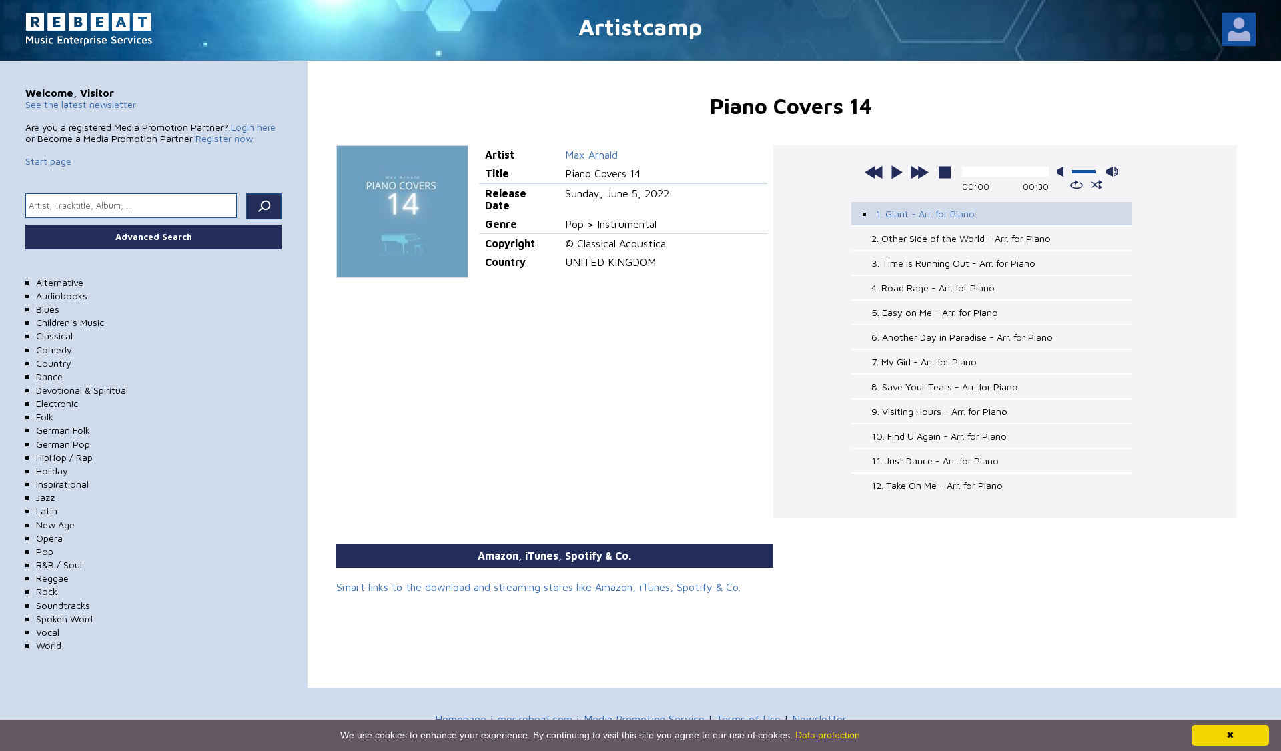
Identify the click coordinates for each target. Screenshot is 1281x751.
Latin (46, 510)
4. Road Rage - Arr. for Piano (933, 287)
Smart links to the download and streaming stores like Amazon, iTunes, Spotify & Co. (538, 587)
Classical (54, 335)
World (48, 645)
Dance (49, 376)
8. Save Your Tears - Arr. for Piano (944, 386)
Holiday (52, 470)
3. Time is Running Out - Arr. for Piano (953, 263)
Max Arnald (591, 155)
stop (944, 172)
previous (874, 172)
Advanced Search (153, 236)
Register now (224, 138)
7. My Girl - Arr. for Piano (924, 361)
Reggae (52, 578)
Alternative (59, 282)
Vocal (47, 632)
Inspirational (62, 484)
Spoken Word (64, 618)
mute (1063, 172)
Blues (47, 309)
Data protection (827, 735)
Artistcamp (640, 26)
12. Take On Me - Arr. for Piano (937, 485)
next (919, 172)
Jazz (45, 497)
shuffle (1096, 185)
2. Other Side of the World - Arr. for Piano (961, 238)
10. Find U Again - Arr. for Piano (939, 436)
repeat (1076, 185)
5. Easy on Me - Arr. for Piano (934, 312)
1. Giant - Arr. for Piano (925, 213)
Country (53, 363)
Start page (48, 161)
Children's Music (70, 322)
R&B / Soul (59, 564)
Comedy (54, 349)
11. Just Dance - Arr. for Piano (935, 460)
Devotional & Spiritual (82, 390)
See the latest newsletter (80, 104)
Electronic (57, 403)
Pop (44, 551)
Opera (49, 538)
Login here (253, 127)
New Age (55, 524)
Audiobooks (61, 295)
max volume (1112, 172)
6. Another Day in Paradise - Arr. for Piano (962, 337)
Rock (46, 591)
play (896, 172)
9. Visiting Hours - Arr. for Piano (939, 411)
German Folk (63, 430)
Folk (44, 416)
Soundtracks (63, 605)
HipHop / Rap (64, 457)
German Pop (63, 444)
